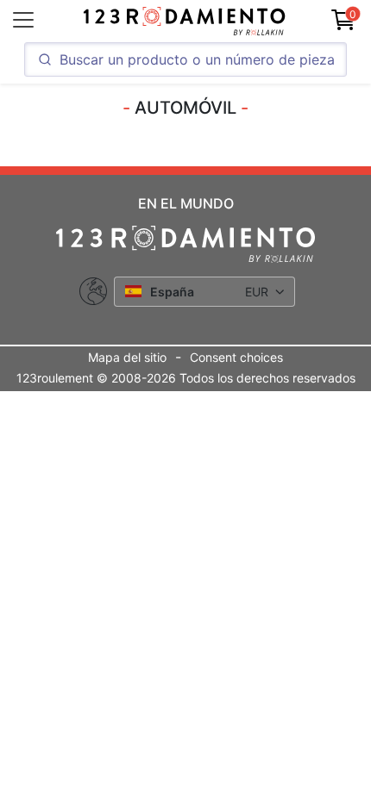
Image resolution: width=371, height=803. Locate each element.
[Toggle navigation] (23, 20)
